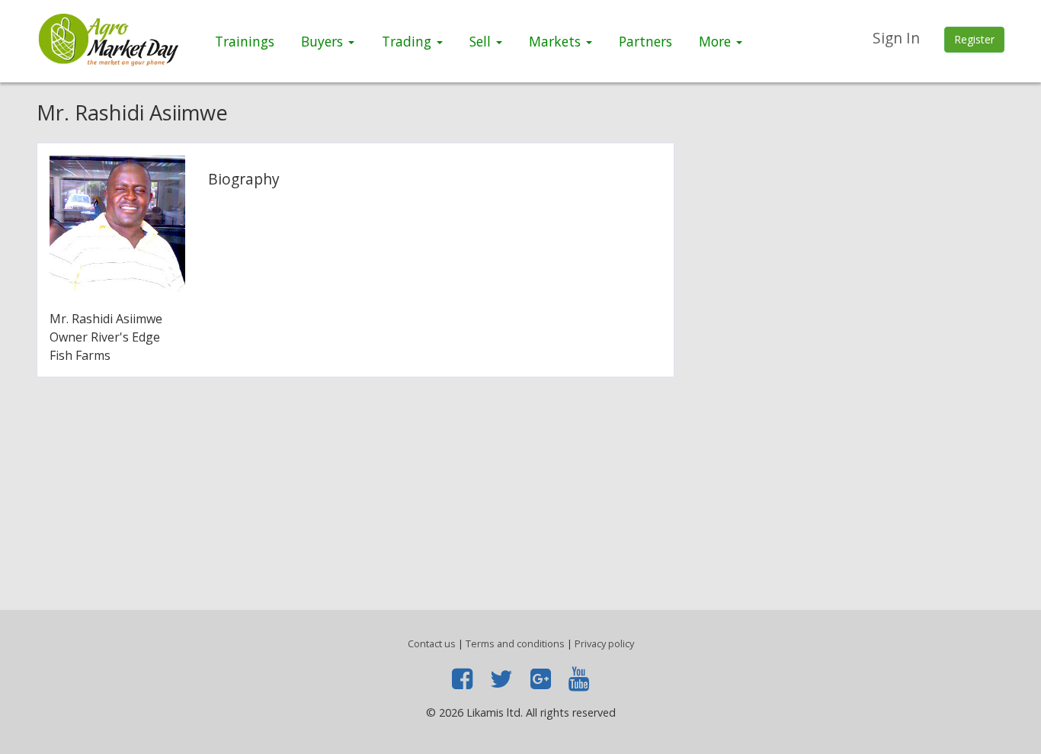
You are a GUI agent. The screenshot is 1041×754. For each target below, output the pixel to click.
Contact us (432, 643)
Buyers (324, 41)
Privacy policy (604, 643)
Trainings (244, 41)
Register (974, 39)
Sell (482, 41)
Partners (645, 41)
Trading (408, 41)
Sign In (896, 37)
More (717, 41)
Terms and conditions (515, 643)
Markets (557, 41)
